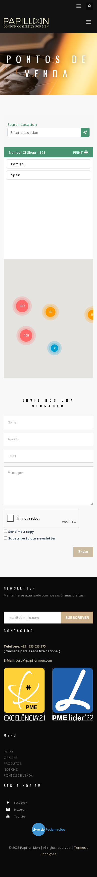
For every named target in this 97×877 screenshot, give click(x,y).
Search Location (22, 124)
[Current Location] (85, 132)
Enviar (83, 552)
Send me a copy (21, 531)
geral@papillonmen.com (28, 660)
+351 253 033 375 (25, 646)
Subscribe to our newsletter (32, 538)
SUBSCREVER (77, 618)
